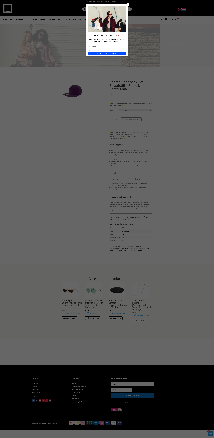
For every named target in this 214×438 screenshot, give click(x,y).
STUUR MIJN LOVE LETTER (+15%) (107, 53)
